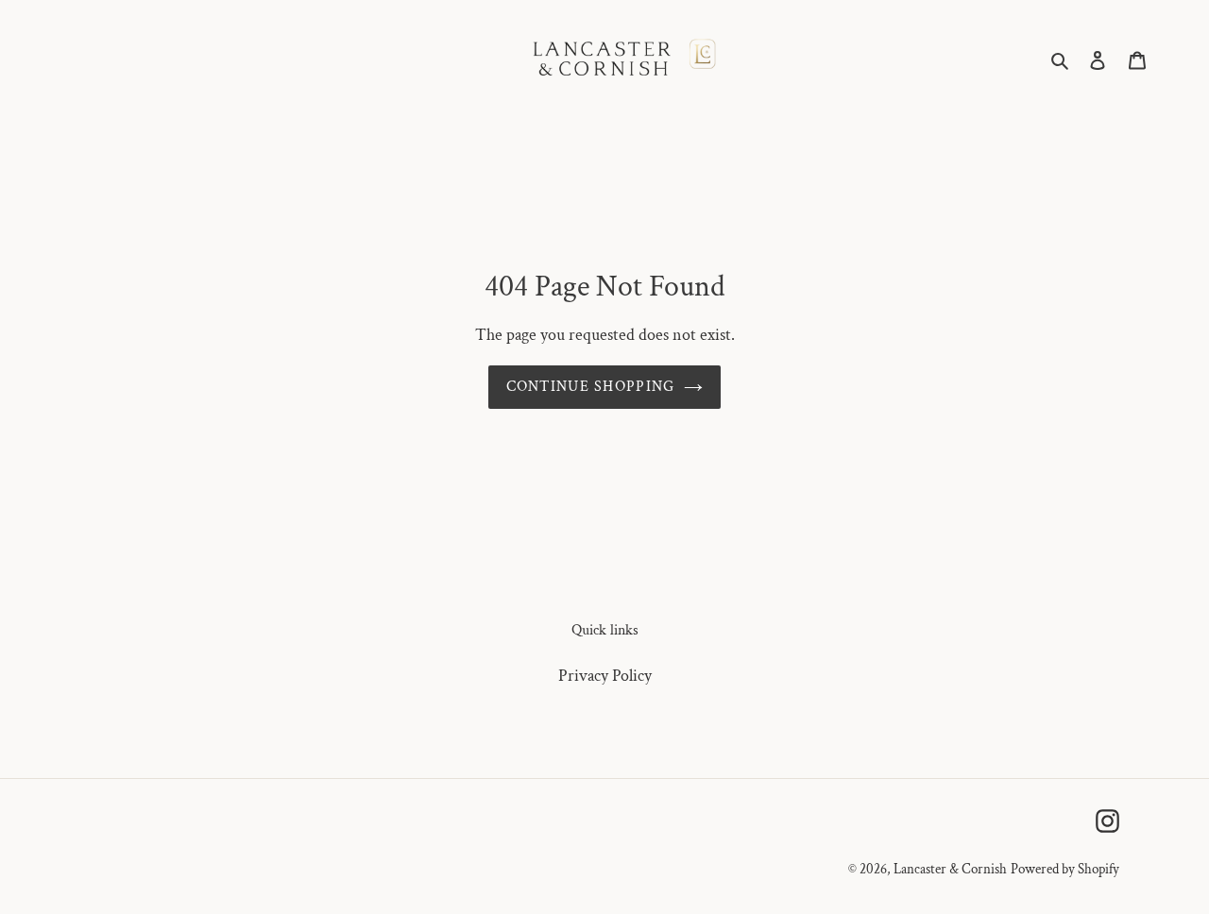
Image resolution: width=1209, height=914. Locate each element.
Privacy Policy (605, 675)
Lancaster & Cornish (950, 869)
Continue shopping (590, 387)
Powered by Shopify (1065, 869)
